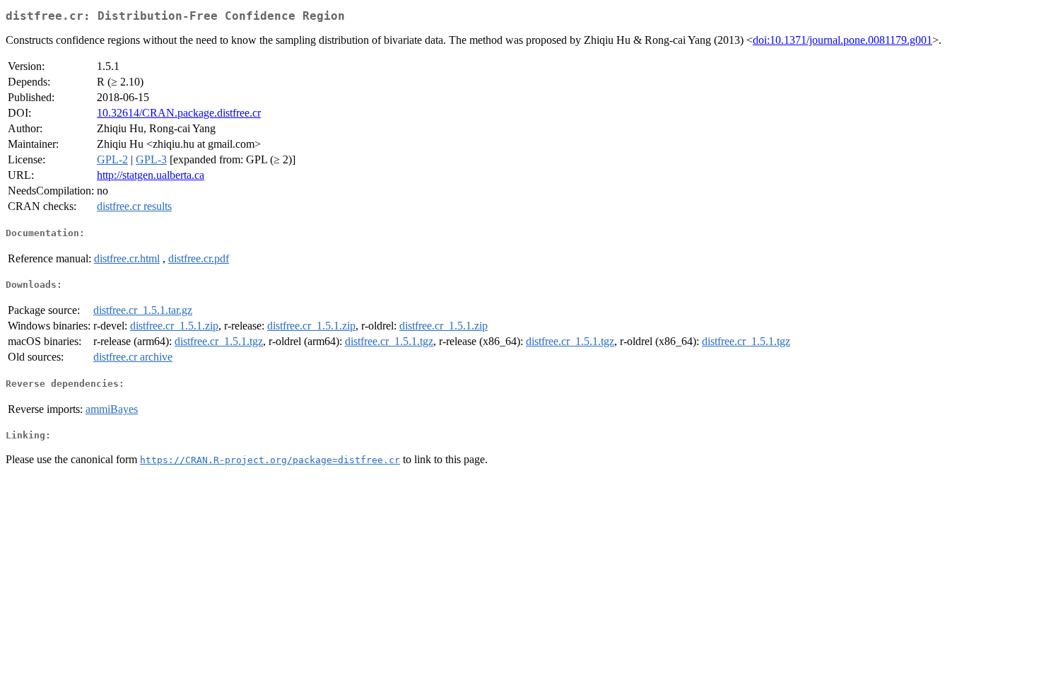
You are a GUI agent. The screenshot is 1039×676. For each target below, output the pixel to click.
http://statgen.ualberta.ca (150, 175)
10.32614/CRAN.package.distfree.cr (179, 113)
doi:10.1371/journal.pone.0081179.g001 (842, 40)
